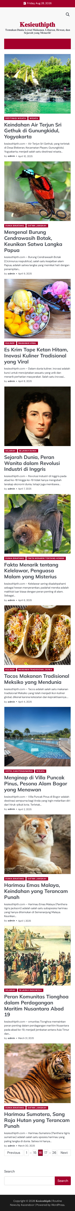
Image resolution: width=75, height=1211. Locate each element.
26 (54, 1152)
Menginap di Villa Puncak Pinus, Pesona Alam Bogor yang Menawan (35, 783)
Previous (13, 1152)
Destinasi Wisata (15, 118)
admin (11, 156)
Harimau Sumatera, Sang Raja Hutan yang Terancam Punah (37, 1120)
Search (9, 1171)
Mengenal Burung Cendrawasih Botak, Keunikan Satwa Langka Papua (33, 241)
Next (64, 1152)
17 (45, 1152)
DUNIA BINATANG (14, 225)
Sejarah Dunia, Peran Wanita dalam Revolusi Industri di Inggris (32, 463)
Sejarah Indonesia (30, 990)
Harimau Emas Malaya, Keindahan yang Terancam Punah (36, 891)
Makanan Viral (27, 343)
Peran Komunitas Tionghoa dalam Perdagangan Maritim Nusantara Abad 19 (36, 1005)
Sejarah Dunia (28, 450)
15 (34, 1152)
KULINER (10, 343)
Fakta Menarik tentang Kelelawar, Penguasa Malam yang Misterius (31, 570)
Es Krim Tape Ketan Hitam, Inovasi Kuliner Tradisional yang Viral (36, 355)
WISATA (34, 118)
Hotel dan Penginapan (18, 771)
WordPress (57, 1205)
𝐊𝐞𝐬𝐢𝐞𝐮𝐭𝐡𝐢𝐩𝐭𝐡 (37, 24)
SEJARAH (10, 450)
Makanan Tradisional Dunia (35, 669)
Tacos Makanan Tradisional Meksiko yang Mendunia (36, 679)
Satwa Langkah (37, 225)
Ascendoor (27, 1205)
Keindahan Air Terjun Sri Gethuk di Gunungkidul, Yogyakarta (32, 130)
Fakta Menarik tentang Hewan (46, 558)
